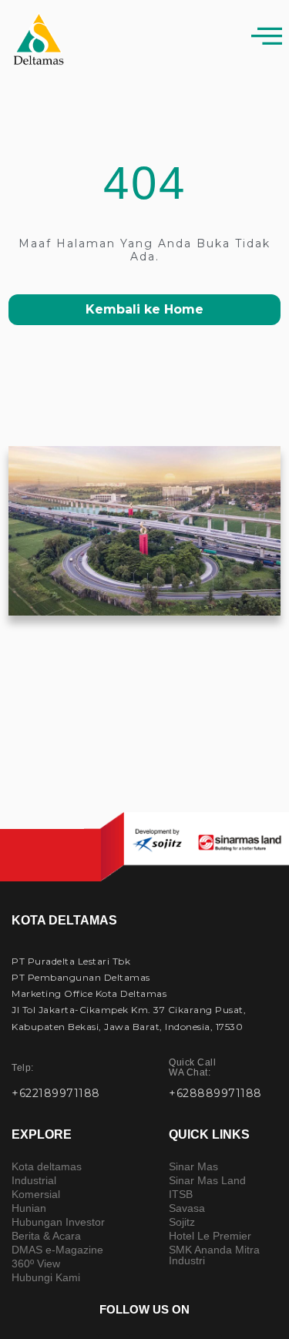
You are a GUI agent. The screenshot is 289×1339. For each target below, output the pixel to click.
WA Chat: (192, 1067)
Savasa (187, 1208)
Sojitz (182, 1222)
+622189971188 (56, 1093)
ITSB (181, 1194)
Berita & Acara (46, 1236)
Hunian (29, 1208)
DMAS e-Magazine (57, 1249)
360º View (36, 1263)
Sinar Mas (193, 1166)
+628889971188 (215, 1093)
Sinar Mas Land (207, 1180)
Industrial (34, 1180)
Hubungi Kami (46, 1277)
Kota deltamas (47, 1166)
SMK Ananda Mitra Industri (214, 1255)
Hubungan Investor (58, 1222)
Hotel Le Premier (210, 1236)
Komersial (36, 1194)
